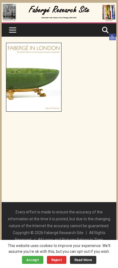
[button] (112, 37)
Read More (83, 260)
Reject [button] (56, 260)
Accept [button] (32, 260)
